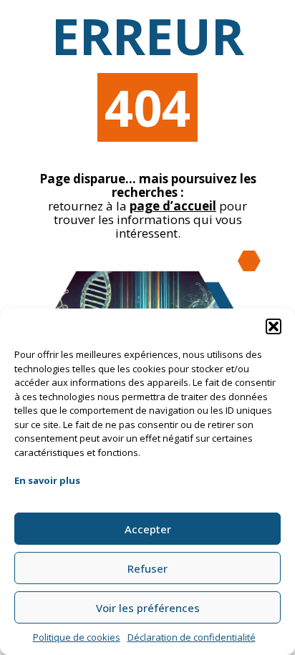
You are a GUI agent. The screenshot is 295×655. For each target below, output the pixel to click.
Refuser (147, 568)
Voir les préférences (148, 608)
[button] (273, 326)
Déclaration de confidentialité (191, 637)
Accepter (148, 529)
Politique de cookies (76, 637)
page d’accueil (173, 206)
